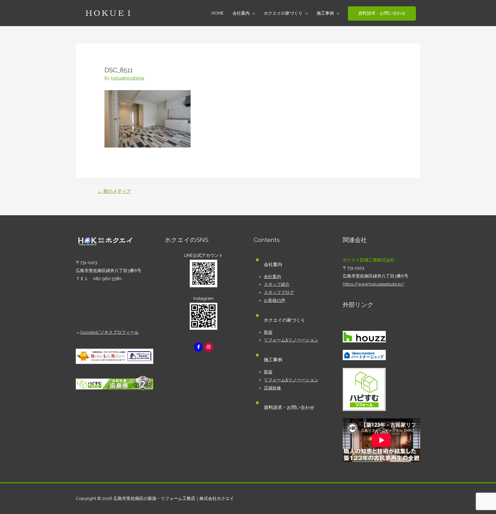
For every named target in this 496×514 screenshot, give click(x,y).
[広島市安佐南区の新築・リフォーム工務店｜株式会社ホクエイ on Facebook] (198, 347)
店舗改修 (272, 388)
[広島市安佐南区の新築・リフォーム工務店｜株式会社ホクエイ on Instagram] (208, 347)
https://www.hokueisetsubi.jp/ (373, 284)
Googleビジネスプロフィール (109, 332)
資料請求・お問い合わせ (289, 407)
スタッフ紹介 (277, 284)
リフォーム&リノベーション (291, 340)
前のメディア (114, 191)
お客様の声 (274, 300)
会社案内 (272, 276)
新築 (268, 332)
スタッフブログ (279, 292)
